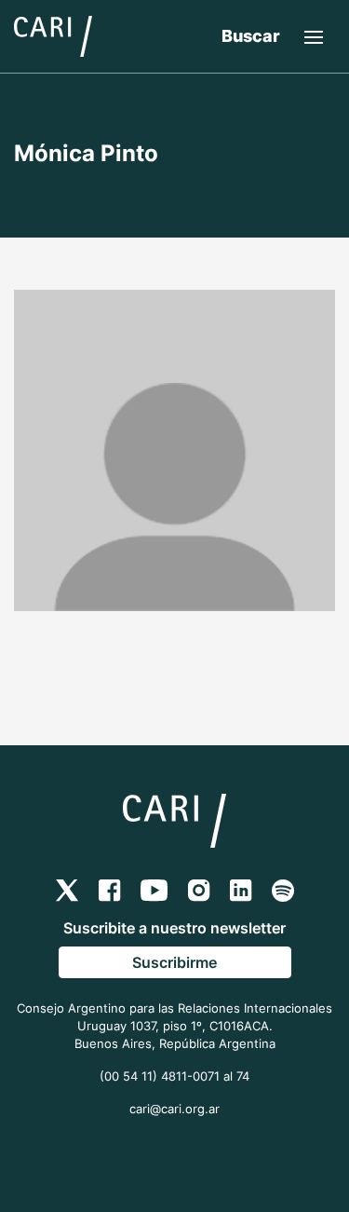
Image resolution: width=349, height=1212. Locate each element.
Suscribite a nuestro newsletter (174, 928)
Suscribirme (174, 962)
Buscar (250, 36)
